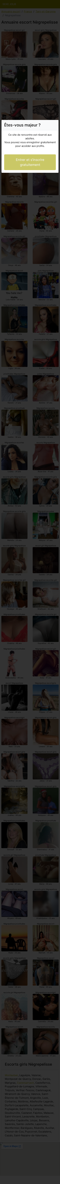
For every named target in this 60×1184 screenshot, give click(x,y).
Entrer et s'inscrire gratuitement (30, 162)
